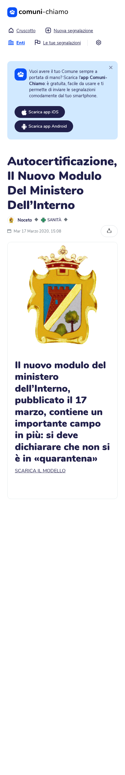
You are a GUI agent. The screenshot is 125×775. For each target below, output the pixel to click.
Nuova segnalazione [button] (73, 31)
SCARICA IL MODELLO (40, 470)
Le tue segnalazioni (62, 43)
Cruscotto (25, 31)
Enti (20, 43)
